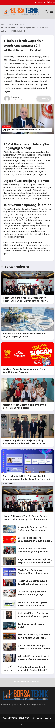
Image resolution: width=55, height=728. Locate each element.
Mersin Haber (21, 725)
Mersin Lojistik (34, 725)
